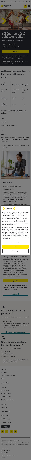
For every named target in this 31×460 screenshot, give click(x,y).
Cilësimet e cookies (15, 242)
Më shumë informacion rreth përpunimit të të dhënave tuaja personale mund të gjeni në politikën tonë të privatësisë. (16, 237)
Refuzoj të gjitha (15, 251)
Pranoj (15, 246)
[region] (15, 230)
